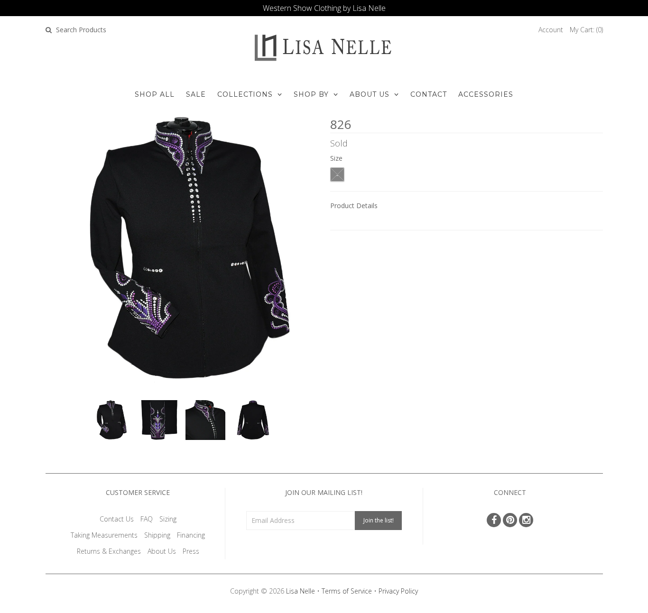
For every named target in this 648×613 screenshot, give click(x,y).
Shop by (311, 94)
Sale (196, 94)
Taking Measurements (104, 535)
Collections (245, 94)
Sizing (167, 518)
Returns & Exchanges (109, 551)
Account (550, 29)
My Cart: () (586, 29)
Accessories (485, 94)
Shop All (155, 94)
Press (191, 551)
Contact (428, 94)
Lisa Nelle (300, 590)
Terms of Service (347, 590)
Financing (191, 535)
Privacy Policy (398, 590)
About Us (369, 94)
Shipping (157, 535)
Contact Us (117, 518)
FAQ (146, 518)
